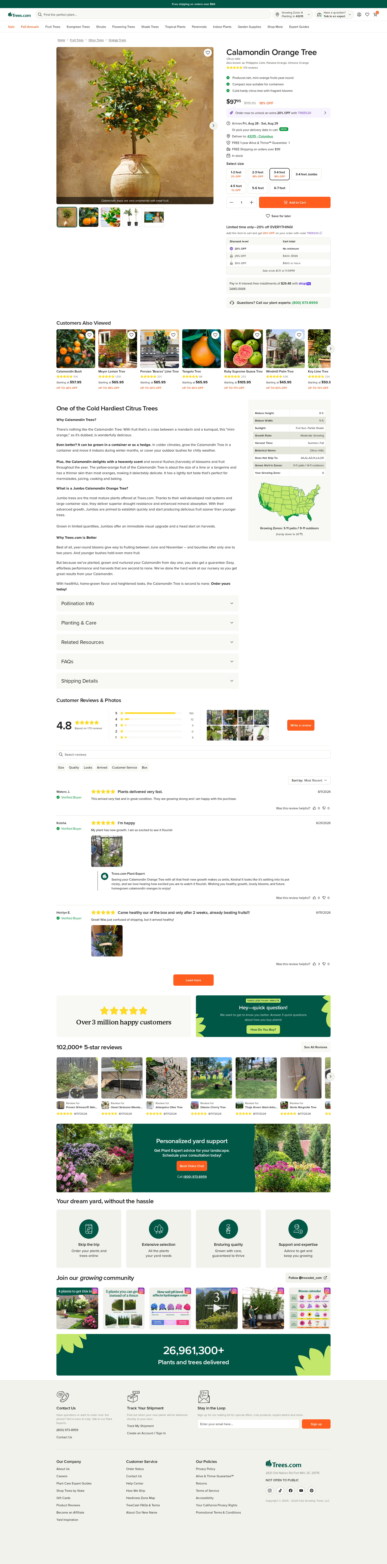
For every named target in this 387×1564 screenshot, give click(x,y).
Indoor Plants (222, 26)
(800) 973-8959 (305, 302)
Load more (193, 980)
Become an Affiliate (70, 1512)
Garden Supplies (249, 26)
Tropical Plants (175, 26)
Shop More (275, 26)
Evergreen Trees (78, 26)
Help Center (134, 1483)
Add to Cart (297, 202)
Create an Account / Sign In (146, 1433)
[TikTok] (280, 1491)
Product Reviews (68, 1505)
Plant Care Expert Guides (74, 1483)
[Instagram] (270, 1491)
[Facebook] (291, 1491)
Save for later (281, 216)
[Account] (359, 14)
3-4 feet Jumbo (306, 174)
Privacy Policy (205, 1469)
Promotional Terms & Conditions (218, 1512)
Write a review (300, 725)
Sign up (316, 1424)
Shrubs (101, 26)
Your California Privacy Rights (216, 1505)
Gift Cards (63, 1498)
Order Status (135, 1469)
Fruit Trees (52, 26)
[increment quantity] (251, 202)
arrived (102, 767)
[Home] (19, 14)
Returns (201, 1483)
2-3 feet (257, 174)
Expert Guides (299, 26)
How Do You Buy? (263, 1029)
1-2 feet (236, 174)
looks (88, 767)
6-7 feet (279, 188)
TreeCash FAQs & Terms (143, 1505)
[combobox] (309, 780)
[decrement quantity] (231, 202)
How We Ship (135, 1490)
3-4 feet (279, 174)
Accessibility (205, 1498)
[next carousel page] (331, 349)
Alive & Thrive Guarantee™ (215, 1476)
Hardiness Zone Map (140, 1498)
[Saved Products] (367, 14)
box (144, 767)
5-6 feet (258, 188)
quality (74, 767)
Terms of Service (207, 1490)
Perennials (199, 26)
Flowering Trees (123, 26)
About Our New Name (141, 1512)
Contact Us (64, 1437)
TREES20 (313, 233)
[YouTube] (301, 1491)
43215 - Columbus (260, 136)
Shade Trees (150, 26)
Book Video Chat (192, 1166)
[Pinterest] (312, 1491)
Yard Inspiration (67, 1519)
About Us (63, 1469)
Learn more (238, 288)
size (61, 767)
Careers (61, 1476)
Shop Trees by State (70, 1490)
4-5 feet (236, 188)
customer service (124, 767)
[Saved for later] (207, 52)
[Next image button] (213, 125)
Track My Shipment (140, 1426)
